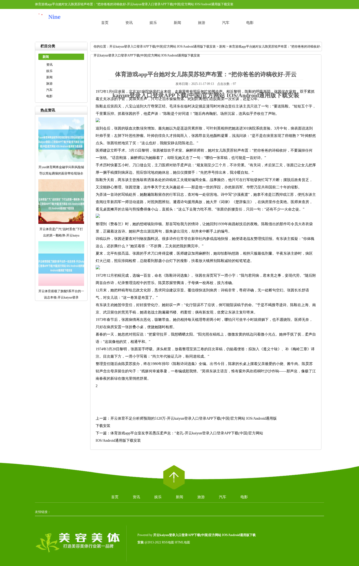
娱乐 (153, 23)
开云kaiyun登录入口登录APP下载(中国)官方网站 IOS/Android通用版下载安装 (162, 46)
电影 (250, 23)
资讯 (129, 23)
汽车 (225, 23)
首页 (105, 23)
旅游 (201, 23)
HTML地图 (182, 542)
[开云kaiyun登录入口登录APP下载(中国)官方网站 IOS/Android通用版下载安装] (61, 27)
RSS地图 (168, 542)
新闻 (177, 23)
